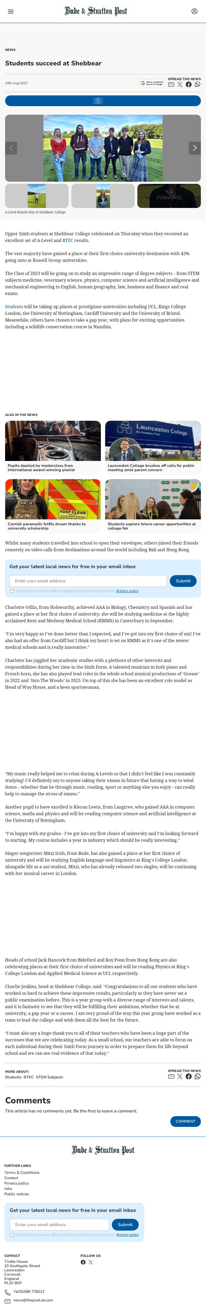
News (10, 50)
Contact (11, 1177)
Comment (186, 1121)
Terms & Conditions (21, 1172)
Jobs (8, 1188)
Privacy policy (16, 1183)
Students (14, 306)
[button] (10, 11)
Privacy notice (127, 591)
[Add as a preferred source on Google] (152, 83)
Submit (183, 581)
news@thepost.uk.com (33, 1300)
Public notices (16, 1194)
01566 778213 (32, 1292)
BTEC (67, 240)
